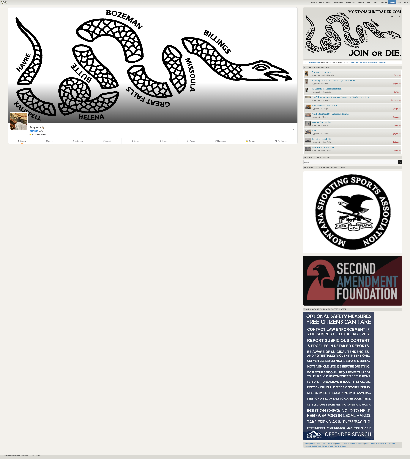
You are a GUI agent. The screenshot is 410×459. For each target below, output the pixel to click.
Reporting (382, 443)
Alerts (314, 2)
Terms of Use (327, 446)
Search (308, 446)
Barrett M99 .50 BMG (321, 139)
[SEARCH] (400, 162)
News (375, 2)
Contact (345, 443)
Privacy (374, 443)
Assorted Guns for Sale (321, 122)
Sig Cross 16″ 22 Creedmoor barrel (327, 89)
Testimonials (340, 446)
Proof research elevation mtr (324, 105)
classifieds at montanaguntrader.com (367, 63)
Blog (321, 2)
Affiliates (321, 443)
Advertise (331, 443)
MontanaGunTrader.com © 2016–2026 (19, 456)
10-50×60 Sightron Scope (323, 147)
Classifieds (350, 2)
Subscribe (316, 446)
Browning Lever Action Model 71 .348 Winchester (333, 80)
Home (307, 443)
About (313, 443)
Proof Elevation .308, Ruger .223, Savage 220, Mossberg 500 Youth (341, 97)
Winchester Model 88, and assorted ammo (330, 114)
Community (338, 2)
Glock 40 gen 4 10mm (321, 72)
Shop (400, 2)
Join (368, 2)
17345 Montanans (312, 63)
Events (361, 443)
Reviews (383, 2)
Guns (314, 130)
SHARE (392, 2)
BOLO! (328, 2)
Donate (361, 2)
